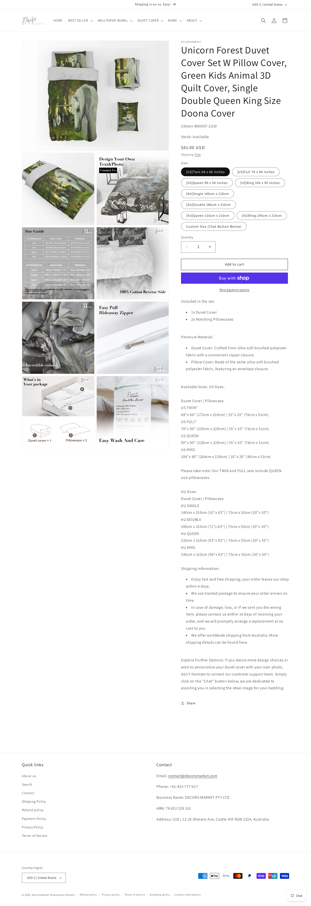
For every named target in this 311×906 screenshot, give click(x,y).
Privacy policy (111, 894)
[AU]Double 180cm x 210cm (208, 204)
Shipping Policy (34, 801)
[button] (80, 20)
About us (29, 776)
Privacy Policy (32, 827)
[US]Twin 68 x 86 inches (205, 172)
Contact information (187, 894)
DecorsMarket (40, 895)
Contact (28, 793)
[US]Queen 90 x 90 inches (207, 183)
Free (198, 154)
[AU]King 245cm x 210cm (262, 215)
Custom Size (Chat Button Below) (214, 226)
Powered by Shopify (62, 895)
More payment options (235, 289)
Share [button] (191, 703)
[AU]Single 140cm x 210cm (207, 193)
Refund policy (32, 810)
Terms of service (134, 894)
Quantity (187, 237)
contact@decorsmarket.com (192, 775)
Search (27, 784)
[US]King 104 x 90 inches (260, 183)
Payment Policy (34, 818)
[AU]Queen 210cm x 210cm (207, 215)
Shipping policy (160, 894)
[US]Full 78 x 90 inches (256, 172)
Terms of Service (34, 835)
